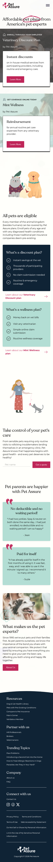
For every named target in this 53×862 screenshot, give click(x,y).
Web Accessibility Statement (33, 822)
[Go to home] (11, 5)
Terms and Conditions (31, 817)
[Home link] (27, 850)
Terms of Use (12, 822)
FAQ (8, 782)
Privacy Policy (13, 817)
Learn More (15, 79)
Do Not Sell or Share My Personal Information (26, 827)
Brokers (10, 736)
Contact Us (11, 799)
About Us (10, 667)
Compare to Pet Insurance (18, 711)
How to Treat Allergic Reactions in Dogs (24, 761)
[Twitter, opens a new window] (18, 804)
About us (10, 778)
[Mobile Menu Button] (47, 5)
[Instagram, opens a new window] (8, 804)
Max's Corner (12, 715)
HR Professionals (14, 732)
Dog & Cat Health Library (18, 704)
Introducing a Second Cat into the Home (24, 757)
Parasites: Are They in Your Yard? (21, 765)
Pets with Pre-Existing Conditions (21, 708)
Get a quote (41, 464)
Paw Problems (13, 753)
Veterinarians (12, 740)
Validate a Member (15, 719)
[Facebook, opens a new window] (13, 804)
